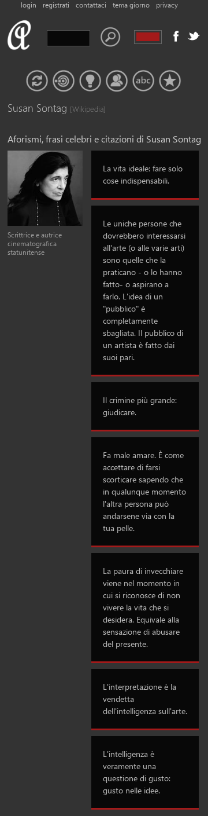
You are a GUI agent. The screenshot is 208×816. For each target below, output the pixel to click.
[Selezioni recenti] (63, 81)
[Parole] (143, 81)
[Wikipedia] (81, 109)
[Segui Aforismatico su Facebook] (176, 36)
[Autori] (116, 81)
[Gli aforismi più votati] (90, 81)
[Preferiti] (169, 81)
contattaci (91, 5)
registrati (56, 5)
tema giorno (131, 5)
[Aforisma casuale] (37, 81)
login (28, 5)
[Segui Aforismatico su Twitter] (193, 36)
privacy (167, 5)
